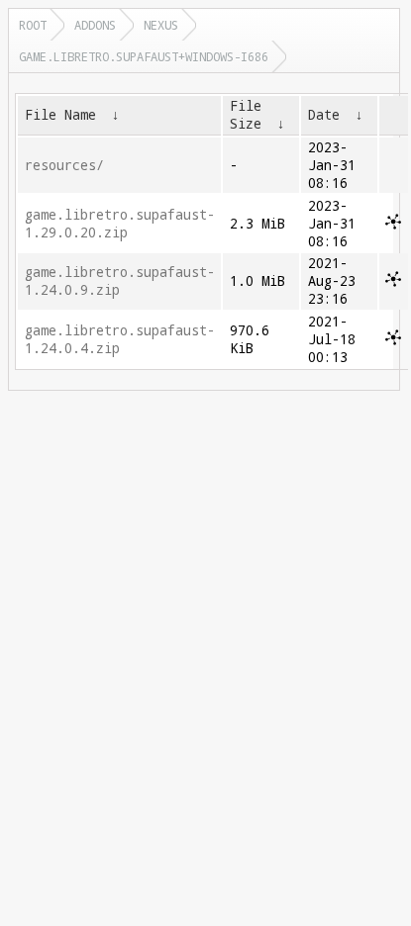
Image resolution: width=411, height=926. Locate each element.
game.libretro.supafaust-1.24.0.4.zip (120, 339)
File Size (245, 115)
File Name (60, 115)
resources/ (64, 165)
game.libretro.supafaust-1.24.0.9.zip (120, 281)
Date (324, 115)
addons (95, 25)
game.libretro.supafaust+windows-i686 (143, 56)
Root (33, 25)
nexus (161, 25)
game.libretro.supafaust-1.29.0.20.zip (120, 223)
